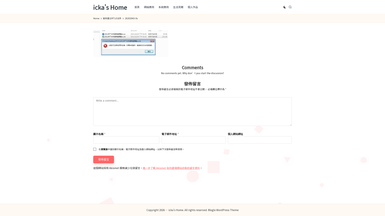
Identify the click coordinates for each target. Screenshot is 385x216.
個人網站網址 (235, 134)
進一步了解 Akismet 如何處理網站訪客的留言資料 (171, 168)
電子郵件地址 (170, 134)
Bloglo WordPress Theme (223, 210)
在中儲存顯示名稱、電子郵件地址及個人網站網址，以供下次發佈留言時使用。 (141, 149)
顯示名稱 (99, 134)
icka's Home (110, 7)
